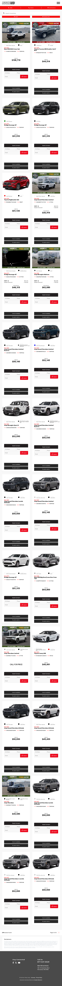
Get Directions (52, 7)
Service (31, 7)
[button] (29, 32)
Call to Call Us (16, 91)
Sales (11, 7)
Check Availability (16, 88)
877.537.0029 (43, 962)
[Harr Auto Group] (10, 3)
